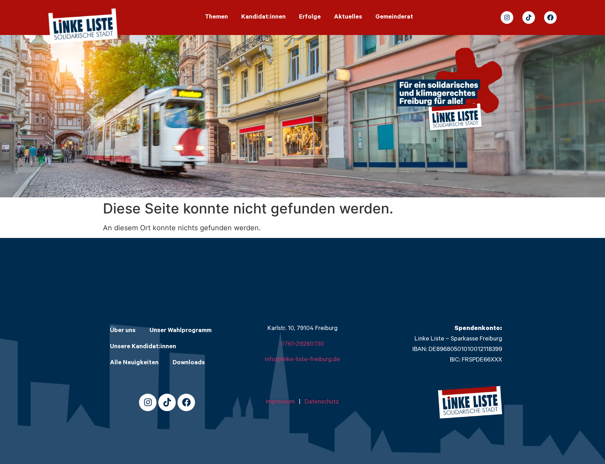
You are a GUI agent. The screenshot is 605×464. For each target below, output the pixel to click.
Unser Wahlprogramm (180, 331)
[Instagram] (507, 17)
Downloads (189, 363)
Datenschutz (322, 402)
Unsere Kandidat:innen (143, 347)
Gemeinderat (394, 17)
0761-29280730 (302, 344)
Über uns (122, 331)
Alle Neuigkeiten (134, 363)
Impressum (282, 402)
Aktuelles (348, 17)
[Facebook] (550, 17)
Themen (216, 17)
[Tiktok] (528, 17)
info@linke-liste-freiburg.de (302, 360)
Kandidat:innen (263, 17)
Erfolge (310, 17)
